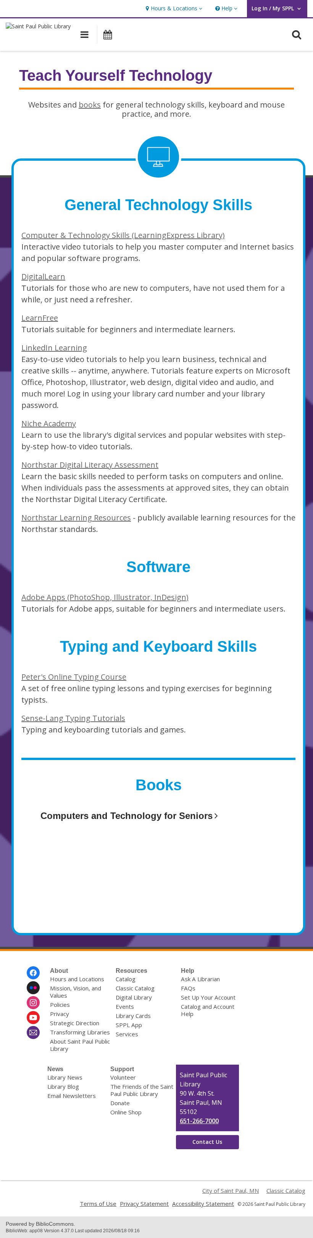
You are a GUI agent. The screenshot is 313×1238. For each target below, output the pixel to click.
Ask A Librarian (200, 979)
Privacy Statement (144, 1203)
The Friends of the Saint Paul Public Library (141, 1090)
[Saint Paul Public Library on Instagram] (33, 1002)
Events (125, 1006)
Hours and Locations (77, 979)
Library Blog (63, 1086)
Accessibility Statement (203, 1203)
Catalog (126, 979)
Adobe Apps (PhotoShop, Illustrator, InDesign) (105, 597)
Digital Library (134, 997)
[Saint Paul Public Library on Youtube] (33, 1017)
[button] (173, 8)
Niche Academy (48, 423)
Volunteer (123, 1077)
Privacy (59, 1014)
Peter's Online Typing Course (73, 677)
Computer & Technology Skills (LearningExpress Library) (123, 235)
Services (127, 1034)
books (90, 104)
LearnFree (39, 318)
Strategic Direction (74, 1023)
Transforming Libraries (80, 1032)
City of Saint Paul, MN (230, 1190)
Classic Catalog (135, 988)
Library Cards (133, 1015)
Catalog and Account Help (207, 1010)
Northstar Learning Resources (76, 517)
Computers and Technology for (126, 816)
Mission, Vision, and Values (75, 991)
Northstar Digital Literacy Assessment (89, 465)
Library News (64, 1077)
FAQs (188, 988)
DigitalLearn (43, 276)
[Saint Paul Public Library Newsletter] (33, 1032)
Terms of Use (98, 1203)
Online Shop (126, 1112)
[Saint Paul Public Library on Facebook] (33, 972)
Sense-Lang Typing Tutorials (73, 718)
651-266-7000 (199, 1121)
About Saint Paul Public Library (80, 1044)
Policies (60, 1004)
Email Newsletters (71, 1095)
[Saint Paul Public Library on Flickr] (33, 987)
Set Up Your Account (208, 997)
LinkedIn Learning (54, 348)
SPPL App (129, 1025)
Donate (120, 1103)
